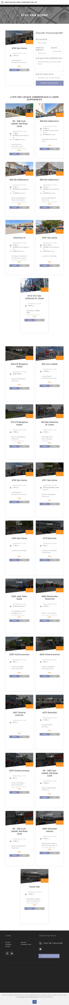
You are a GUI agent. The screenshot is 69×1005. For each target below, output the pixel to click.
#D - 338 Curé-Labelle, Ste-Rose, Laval (49, 773)
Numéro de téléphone (40, 49)
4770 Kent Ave (49, 538)
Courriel (54, 48)
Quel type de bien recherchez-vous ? (49, 58)
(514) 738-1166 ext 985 (53, 943)
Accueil (7, 942)
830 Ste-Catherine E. (49, 121)
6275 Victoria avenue (19, 770)
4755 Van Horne (19, 538)
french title (34, 887)
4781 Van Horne (49, 238)
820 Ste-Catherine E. (19, 180)
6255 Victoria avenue (19, 654)
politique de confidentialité (28, 997)
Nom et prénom (41, 39)
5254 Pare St (19, 238)
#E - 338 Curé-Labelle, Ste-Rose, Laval (19, 123)
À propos (8, 944)
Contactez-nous (26, 944)
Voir (24, 154)
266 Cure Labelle (50, 364)
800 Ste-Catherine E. (49, 180)
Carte (14, 70)
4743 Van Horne (19, 48)
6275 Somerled (49, 712)
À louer (7, 946)
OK (34, 1002)
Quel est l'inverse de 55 (44, 74)
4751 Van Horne (49, 480)
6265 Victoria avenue (50, 654)
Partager (24, 70)
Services (23, 942)
